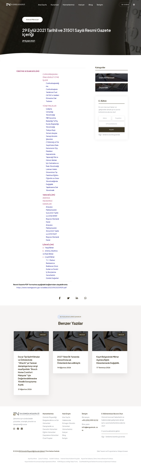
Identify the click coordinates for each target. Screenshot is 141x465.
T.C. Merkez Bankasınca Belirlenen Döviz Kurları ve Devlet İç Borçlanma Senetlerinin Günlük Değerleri (52, 269)
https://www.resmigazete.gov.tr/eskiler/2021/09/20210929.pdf (42, 287)
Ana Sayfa (42, 5)
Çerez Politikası (43, 458)
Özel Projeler (47, 438)
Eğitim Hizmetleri (49, 432)
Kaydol (111, 129)
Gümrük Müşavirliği (50, 417)
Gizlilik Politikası (54, 458)
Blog (91, 5)
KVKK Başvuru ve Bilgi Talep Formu (67, 461)
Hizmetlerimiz (68, 5)
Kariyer (82, 5)
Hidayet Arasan (123, 451)
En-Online (125, 4)
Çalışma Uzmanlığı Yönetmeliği (50, 112)
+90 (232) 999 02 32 (90, 420)
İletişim (100, 5)
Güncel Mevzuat (32, 19)
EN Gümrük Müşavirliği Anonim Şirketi (32, 451)
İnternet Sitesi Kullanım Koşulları (70, 458)
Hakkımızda (66, 420)
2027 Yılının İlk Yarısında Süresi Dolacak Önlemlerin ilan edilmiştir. (69, 359)
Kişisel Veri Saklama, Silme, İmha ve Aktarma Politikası (97, 458)
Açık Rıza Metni (32, 458)
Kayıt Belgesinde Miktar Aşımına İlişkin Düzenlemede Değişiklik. (108, 359)
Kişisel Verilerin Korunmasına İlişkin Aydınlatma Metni (40, 461)
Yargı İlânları (48, 248)
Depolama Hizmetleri (50, 435)
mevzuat (43, 334)
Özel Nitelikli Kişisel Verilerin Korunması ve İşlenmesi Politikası (97, 461)
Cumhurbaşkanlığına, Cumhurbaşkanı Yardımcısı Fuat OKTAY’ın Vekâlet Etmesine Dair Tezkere (52, 92)
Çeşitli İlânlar (49, 257)
